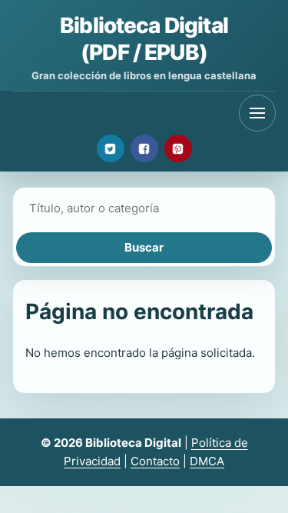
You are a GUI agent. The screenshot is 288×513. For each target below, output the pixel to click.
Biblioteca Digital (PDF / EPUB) (144, 38)
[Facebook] (144, 148)
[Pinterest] (178, 148)
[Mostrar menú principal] (257, 113)
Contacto (155, 461)
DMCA (207, 461)
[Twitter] (110, 148)
